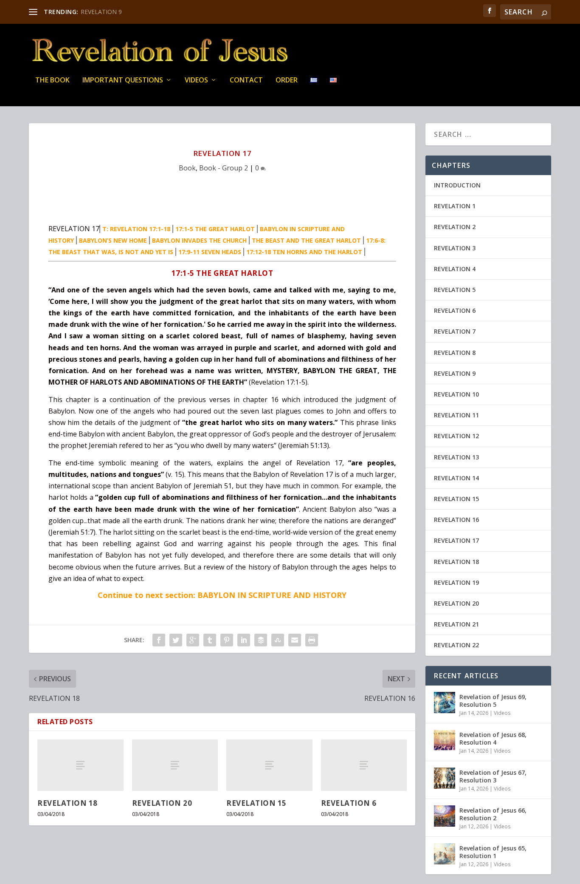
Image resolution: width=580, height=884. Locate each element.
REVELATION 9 (101, 12)
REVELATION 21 (456, 624)
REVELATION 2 (455, 227)
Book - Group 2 (223, 168)
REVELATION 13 (456, 457)
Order (287, 80)
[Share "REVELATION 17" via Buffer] (260, 640)
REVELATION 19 (456, 582)
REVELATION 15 (256, 803)
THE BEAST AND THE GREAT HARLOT (306, 240)
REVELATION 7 (455, 331)
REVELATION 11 (456, 415)
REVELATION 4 (455, 269)
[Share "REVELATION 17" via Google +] (192, 640)
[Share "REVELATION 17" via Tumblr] (209, 640)
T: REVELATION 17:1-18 (136, 229)
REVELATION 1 (455, 206)
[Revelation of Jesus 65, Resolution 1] (444, 853)
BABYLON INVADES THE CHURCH (199, 240)
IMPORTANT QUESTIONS (122, 80)
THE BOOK (52, 80)
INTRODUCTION (457, 185)
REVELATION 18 (67, 803)
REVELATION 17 (456, 540)
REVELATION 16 (456, 520)
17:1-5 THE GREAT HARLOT (215, 229)
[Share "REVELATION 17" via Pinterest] (226, 640)
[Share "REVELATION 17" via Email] (294, 640)
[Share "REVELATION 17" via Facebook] (158, 640)
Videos (196, 80)
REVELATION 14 (456, 478)
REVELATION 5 (455, 290)
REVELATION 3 (455, 248)
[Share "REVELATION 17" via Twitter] (175, 640)
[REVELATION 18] (80, 765)
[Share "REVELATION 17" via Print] (311, 640)
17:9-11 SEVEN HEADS (209, 252)
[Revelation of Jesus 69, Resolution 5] (444, 702)
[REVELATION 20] (175, 765)
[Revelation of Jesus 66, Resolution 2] (444, 816)
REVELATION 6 (349, 803)
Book (187, 168)
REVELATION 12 (456, 436)
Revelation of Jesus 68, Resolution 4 (493, 738)
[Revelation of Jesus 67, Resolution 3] (444, 778)
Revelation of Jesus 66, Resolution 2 (493, 814)
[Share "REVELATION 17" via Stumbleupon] (277, 640)
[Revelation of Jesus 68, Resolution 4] (444, 740)
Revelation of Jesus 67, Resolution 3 (493, 776)
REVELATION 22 (456, 645)
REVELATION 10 (456, 394)
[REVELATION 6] (364, 765)
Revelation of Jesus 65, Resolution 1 (493, 852)
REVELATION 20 (162, 803)
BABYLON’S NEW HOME (113, 240)
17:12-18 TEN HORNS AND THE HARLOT (304, 252)
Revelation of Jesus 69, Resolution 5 (493, 700)
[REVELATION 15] (269, 765)
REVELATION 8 (455, 352)
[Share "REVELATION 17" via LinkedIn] (243, 640)
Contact (246, 80)
